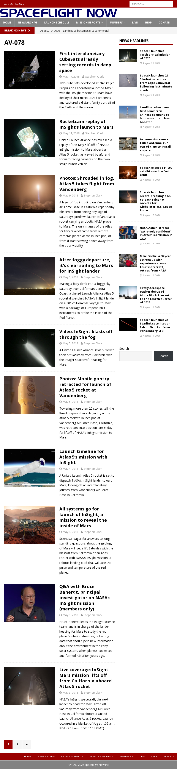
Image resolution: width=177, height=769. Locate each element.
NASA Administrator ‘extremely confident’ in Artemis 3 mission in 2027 (156, 233)
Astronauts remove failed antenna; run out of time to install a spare (155, 144)
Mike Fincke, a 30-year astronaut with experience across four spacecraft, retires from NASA (155, 263)
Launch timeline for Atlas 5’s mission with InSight (83, 456)
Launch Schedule (57, 22)
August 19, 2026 (151, 126)
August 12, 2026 (151, 275)
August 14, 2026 (151, 243)
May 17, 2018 (71, 76)
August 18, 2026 (151, 155)
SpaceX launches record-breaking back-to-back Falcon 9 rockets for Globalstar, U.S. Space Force (156, 201)
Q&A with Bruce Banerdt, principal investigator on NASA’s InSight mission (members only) (85, 597)
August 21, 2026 (151, 63)
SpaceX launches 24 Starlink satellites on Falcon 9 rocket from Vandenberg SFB (155, 325)
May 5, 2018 (70, 277)
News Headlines (134, 40)
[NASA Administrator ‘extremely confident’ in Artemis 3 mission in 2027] (128, 232)
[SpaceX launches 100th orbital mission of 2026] (128, 55)
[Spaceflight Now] (58, 16)
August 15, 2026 (151, 215)
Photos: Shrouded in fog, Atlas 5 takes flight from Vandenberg (86, 183)
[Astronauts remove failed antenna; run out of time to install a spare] (128, 143)
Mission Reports (88, 22)
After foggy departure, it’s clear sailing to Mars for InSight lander (86, 265)
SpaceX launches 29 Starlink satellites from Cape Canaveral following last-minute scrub (156, 82)
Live (135, 22)
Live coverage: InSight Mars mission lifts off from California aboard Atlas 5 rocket (85, 678)
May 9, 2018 (70, 195)
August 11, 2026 (151, 307)
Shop (148, 22)
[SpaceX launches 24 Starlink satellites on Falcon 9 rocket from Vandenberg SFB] (128, 324)
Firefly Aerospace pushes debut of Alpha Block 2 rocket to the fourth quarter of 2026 (156, 295)
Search (124, 348)
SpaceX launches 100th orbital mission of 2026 (155, 54)
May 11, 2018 (71, 133)
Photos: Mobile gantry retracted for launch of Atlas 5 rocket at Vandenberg (85, 387)
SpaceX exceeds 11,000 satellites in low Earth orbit (156, 171)
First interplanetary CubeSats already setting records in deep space (85, 62)
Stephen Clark (94, 76)
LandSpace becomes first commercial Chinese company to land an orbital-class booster (155, 114)
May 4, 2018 (70, 469)
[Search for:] (151, 3)
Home (7, 22)
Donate (164, 22)
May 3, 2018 (70, 615)
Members (116, 22)
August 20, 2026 (151, 95)
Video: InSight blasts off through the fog (85, 334)
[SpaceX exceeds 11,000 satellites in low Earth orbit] (128, 172)
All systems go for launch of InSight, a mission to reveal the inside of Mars (83, 517)
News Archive (28, 22)
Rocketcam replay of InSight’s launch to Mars (86, 124)
